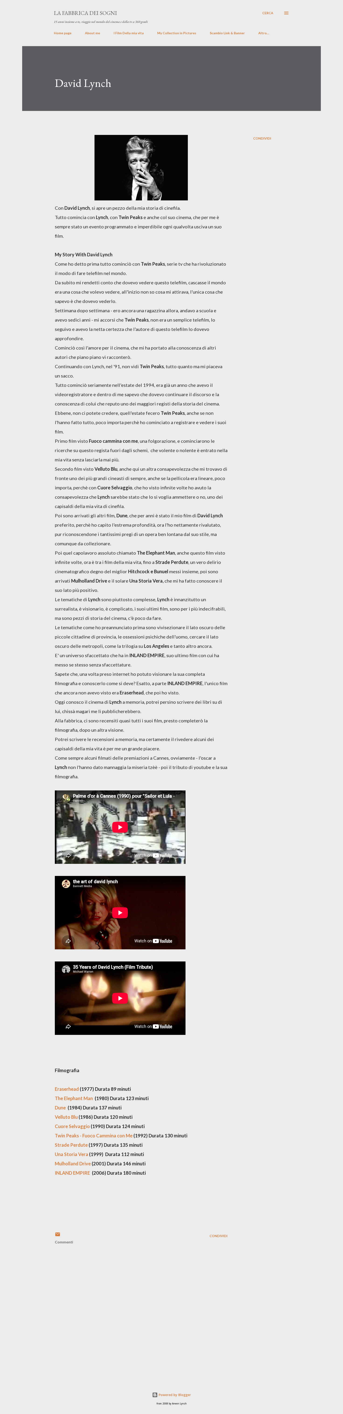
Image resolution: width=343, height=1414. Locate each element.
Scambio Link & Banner (227, 33)
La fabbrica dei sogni (85, 13)
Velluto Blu (66, 1117)
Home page (62, 33)
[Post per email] (57, 1236)
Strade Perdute (71, 1145)
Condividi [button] (262, 138)
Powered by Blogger (174, 1395)
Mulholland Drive (73, 1163)
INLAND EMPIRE (72, 1173)
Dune (60, 1107)
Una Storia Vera (71, 1154)
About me (92, 33)
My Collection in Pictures (176, 33)
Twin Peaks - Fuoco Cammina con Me (94, 1135)
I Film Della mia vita (129, 33)
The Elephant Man (74, 1098)
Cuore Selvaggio (72, 1126)
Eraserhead (67, 1089)
